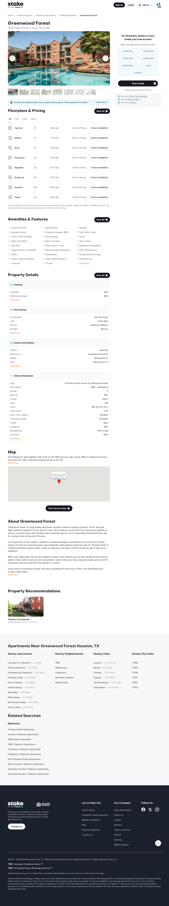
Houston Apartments (46, 15)
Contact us (16, 826)
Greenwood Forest (29, 23)
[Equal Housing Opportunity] (43, 804)
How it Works (88, 810)
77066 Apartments (68, 15)
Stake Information (91, 873)
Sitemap (118, 839)
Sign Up (119, 5)
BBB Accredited (121, 844)
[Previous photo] (12, 58)
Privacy (117, 835)
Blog (84, 825)
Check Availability (99, 128)
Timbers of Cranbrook (18, 619)
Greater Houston (25, 15)
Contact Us (87, 835)
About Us (118, 815)
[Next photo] (106, 58)
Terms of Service (122, 830)
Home (10, 15)
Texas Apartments (122, 810)
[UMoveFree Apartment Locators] (15, 804)
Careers (117, 820)
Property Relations (90, 830)
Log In (131, 5)
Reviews (118, 825)
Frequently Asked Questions (95, 815)
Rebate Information (91, 820)
